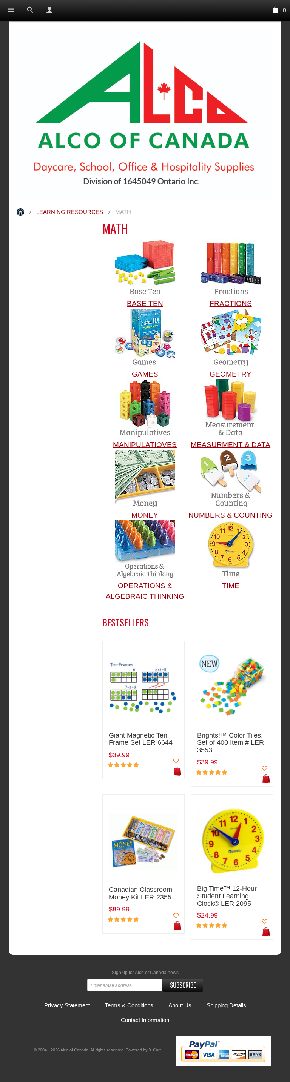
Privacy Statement (67, 1005)
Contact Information (145, 1020)
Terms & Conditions (129, 1005)
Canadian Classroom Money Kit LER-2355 (140, 893)
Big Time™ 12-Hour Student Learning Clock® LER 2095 (227, 896)
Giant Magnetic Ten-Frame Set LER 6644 (141, 739)
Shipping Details (226, 1005)
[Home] (145, 113)
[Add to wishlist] (176, 761)
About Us (179, 1005)
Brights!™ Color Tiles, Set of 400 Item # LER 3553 (230, 743)
